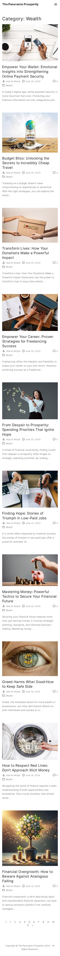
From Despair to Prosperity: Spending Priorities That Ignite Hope (28, 429)
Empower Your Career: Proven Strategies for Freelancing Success (27, 341)
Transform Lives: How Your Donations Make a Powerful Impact (25, 253)
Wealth (9, 85)
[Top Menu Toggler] (55, 4)
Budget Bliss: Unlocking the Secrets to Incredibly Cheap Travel (26, 163)
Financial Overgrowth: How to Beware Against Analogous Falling (27, 876)
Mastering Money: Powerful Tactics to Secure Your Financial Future (29, 596)
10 (53, 922)
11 (28, 925)
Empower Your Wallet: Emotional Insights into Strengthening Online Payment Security (29, 71)
